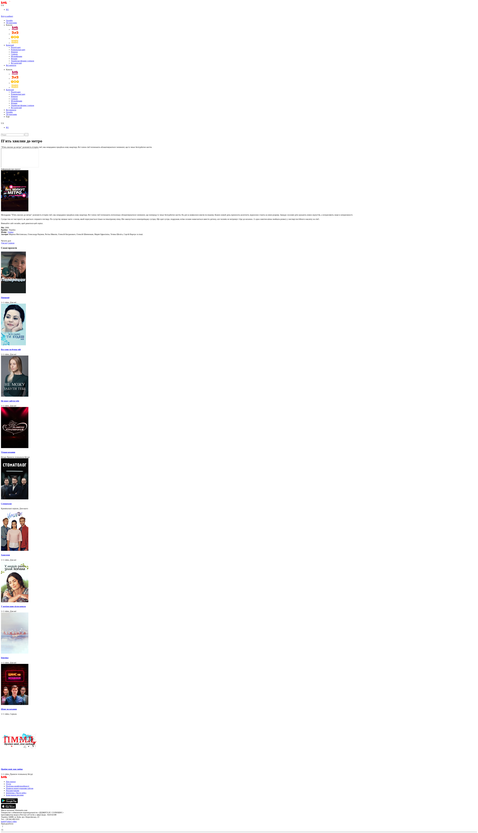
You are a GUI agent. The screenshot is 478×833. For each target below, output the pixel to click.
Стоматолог (6, 504)
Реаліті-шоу (16, 47)
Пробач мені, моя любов (12, 769)
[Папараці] (239, 273)
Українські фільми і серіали (22, 61)
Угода (8, 784)
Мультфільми (16, 56)
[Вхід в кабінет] (2, 14)
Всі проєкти (11, 65)
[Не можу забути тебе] (239, 376)
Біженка (4, 658)
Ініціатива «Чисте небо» (16, 793)
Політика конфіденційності (17, 786)
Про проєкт (11, 782)
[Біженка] (239, 633)
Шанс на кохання (9, 709)
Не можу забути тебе (10, 401)
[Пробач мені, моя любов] (239, 740)
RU (7, 9)
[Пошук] (26, 134)
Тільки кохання (8, 452)
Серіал (10, 232)
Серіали (14, 54)
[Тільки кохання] (239, 428)
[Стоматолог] (239, 479)
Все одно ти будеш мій (11, 349)
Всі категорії (16, 63)
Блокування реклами (15, 795)
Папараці (5, 298)
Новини (14, 52)
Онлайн (9, 20)
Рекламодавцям (12, 791)
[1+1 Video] (9, 3)
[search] (2, 121)
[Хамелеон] (239, 530)
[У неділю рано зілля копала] (239, 582)
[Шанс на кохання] (239, 684)
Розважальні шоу (18, 50)
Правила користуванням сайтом (19, 788)
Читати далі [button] (6, 241)
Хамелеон (5, 555)
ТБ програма (11, 23)
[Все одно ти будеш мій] (239, 325)
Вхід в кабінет (7, 16)
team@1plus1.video (9, 821)
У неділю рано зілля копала (13, 606)
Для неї (4, 243)
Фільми (14, 59)
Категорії (10, 45)
